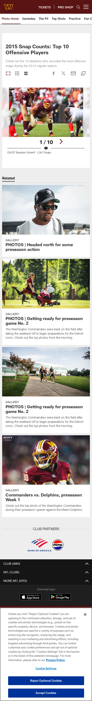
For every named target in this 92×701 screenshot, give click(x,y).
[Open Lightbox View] (46, 123)
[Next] (61, 141)
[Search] (78, 7)
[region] (46, 654)
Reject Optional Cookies (46, 680)
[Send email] (73, 75)
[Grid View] (17, 73)
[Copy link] (83, 73)
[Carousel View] (8, 73)
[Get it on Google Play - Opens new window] (60, 599)
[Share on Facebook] (53, 75)
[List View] (26, 73)
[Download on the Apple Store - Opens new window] (31, 597)
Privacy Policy (55, 660)
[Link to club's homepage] (8, 5)
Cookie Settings (46, 668)
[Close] (85, 614)
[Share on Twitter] (63, 75)
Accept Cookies (46, 693)
